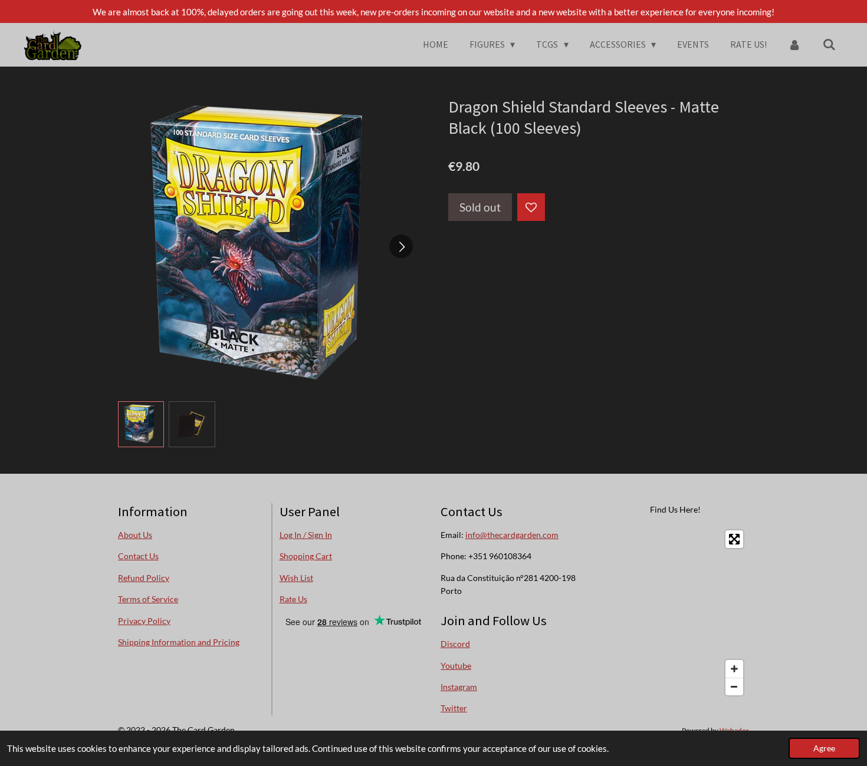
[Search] (829, 44)
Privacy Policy (144, 621)
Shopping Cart (306, 556)
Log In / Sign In (306, 535)
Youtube (456, 666)
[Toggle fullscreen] (734, 539)
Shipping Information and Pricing (178, 642)
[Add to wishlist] (531, 207)
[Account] (794, 44)
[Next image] (401, 246)
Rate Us (293, 599)
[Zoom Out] (734, 686)
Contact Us (138, 556)
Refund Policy (143, 578)
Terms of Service (148, 599)
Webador (734, 730)
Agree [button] (824, 748)
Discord (455, 644)
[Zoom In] (734, 669)
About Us (135, 535)
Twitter (454, 708)
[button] (141, 424)
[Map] (676, 612)
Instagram (459, 687)
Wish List (296, 578)
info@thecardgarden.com (512, 535)
